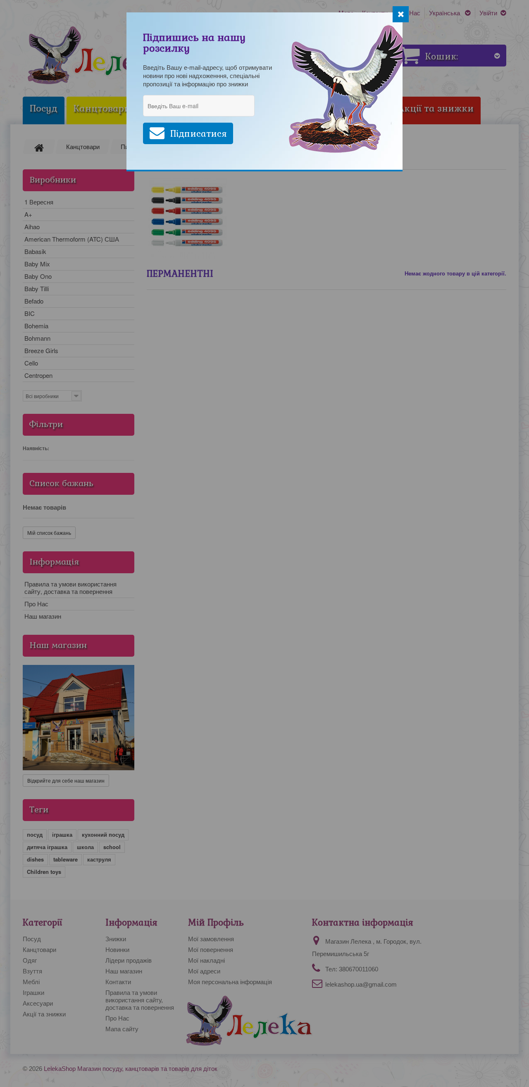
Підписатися (198, 133)
